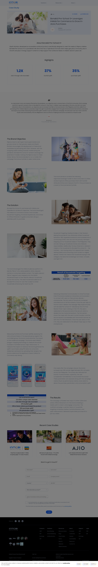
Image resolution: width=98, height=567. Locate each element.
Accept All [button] (93, 564)
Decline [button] (78, 564)
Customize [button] (85, 564)
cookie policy (66, 563)
